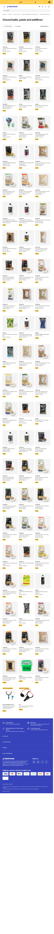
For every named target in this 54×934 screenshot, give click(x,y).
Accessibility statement (8, 784)
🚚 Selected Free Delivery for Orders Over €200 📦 (25, 2)
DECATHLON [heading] (5, 736)
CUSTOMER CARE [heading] (6, 742)
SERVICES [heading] (5, 747)
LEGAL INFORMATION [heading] (7, 753)
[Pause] (49, 2)
